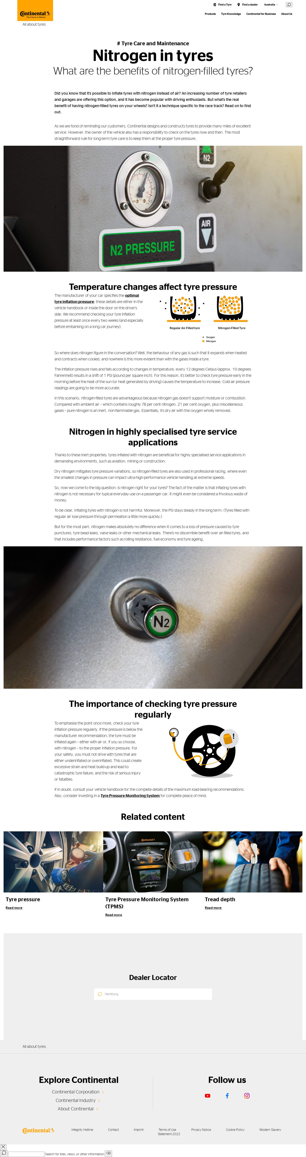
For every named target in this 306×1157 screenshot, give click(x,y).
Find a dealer (250, 4)
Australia (269, 4)
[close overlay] (3, 1147)
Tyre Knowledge (231, 14)
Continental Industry (76, 1100)
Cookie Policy (235, 1130)
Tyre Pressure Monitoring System (130, 796)
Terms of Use (167, 1130)
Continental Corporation (75, 1092)
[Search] (4, 1153)
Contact (113, 1130)
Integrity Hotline (82, 1130)
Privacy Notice (201, 1130)
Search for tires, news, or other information (74, 1154)
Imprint (139, 1130)
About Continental (75, 1109)
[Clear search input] (108, 1153)
